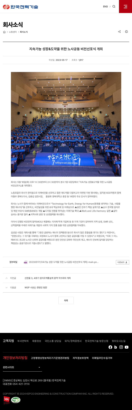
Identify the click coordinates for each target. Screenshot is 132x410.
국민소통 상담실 (53, 341)
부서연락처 (23, 341)
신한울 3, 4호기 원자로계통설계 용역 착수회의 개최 (48, 278)
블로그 (115, 347)
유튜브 (126, 347)
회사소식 (24, 32)
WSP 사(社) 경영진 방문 (36, 287)
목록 (66, 300)
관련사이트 (8, 367)
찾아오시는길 (118, 341)
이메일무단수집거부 (102, 358)
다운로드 (121, 262)
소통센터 (13, 32)
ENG (105, 6)
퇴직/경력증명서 (73, 341)
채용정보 (36, 341)
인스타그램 (121, 347)
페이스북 (110, 347)
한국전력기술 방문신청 (96, 341)
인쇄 (126, 31)
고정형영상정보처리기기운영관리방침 (50, 358)
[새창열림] (6, 400)
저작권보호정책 (81, 358)
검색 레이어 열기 (114, 6)
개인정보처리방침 (15, 358)
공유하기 (119, 31)
